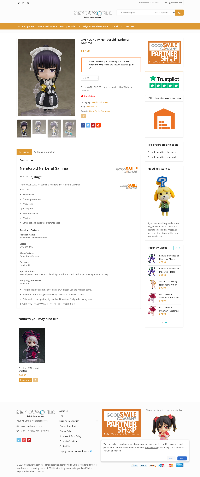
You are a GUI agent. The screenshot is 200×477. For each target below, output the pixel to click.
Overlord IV (91, 106)
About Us (63, 411)
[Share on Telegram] (88, 125)
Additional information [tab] (44, 152)
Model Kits (117, 26)
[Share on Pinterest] (93, 125)
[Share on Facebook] (83, 125)
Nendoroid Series (47, 26)
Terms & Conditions (68, 441)
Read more (25, 380)
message (172, 229)
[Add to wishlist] (83, 116)
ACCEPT (182, 458)
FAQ (61, 415)
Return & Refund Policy (70, 436)
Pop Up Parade (67, 26)
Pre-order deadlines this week (162, 152)
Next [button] (71, 76)
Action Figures (25, 26)
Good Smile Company (99, 111)
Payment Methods (68, 426)
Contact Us (64, 446)
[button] (73, 136)
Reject (171, 458)
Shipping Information (69, 420)
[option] (46, 77)
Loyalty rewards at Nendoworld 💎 (75, 451)
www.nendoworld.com (31, 426)
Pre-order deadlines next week (162, 157)
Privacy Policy (65, 431)
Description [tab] (24, 152)
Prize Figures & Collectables (93, 26)
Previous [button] (22, 76)
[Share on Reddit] (98, 125)
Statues (130, 26)
